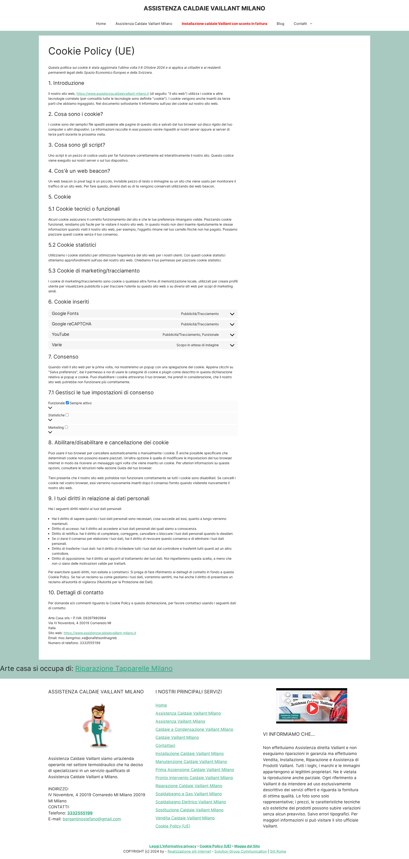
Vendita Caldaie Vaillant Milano (185, 818)
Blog (280, 23)
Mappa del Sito (247, 846)
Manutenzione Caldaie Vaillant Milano (191, 761)
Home (101, 23)
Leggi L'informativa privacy (172, 846)
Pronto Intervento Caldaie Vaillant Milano (194, 777)
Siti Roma (278, 851)
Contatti (300, 23)
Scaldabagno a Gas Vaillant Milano (189, 793)
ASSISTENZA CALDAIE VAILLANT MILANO (204, 8)
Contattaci (165, 745)
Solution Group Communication (240, 851)
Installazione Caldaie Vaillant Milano (190, 753)
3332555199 (80, 813)
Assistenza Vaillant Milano (180, 721)
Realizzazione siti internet (189, 851)
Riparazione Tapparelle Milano (124, 668)
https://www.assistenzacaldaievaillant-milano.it (112, 93)
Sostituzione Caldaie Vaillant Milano (189, 810)
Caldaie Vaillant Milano (177, 737)
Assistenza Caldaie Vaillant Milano (144, 23)
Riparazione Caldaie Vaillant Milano (189, 785)
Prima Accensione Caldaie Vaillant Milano (195, 769)
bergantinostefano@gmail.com (92, 819)
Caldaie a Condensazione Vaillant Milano (194, 729)
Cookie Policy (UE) (173, 826)
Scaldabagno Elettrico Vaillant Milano (191, 802)
